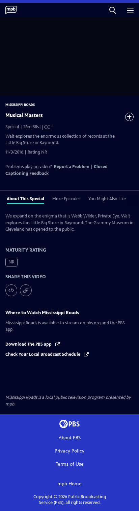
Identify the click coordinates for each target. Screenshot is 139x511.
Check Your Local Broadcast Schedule (43, 354)
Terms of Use (70, 464)
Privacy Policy (69, 451)
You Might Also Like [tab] (107, 199)
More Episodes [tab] (66, 199)
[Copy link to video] (26, 290)
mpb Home (69, 484)
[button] (112, 10)
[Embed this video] (11, 290)
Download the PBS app (29, 344)
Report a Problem (71, 166)
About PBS (70, 438)
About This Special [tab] (25, 199)
